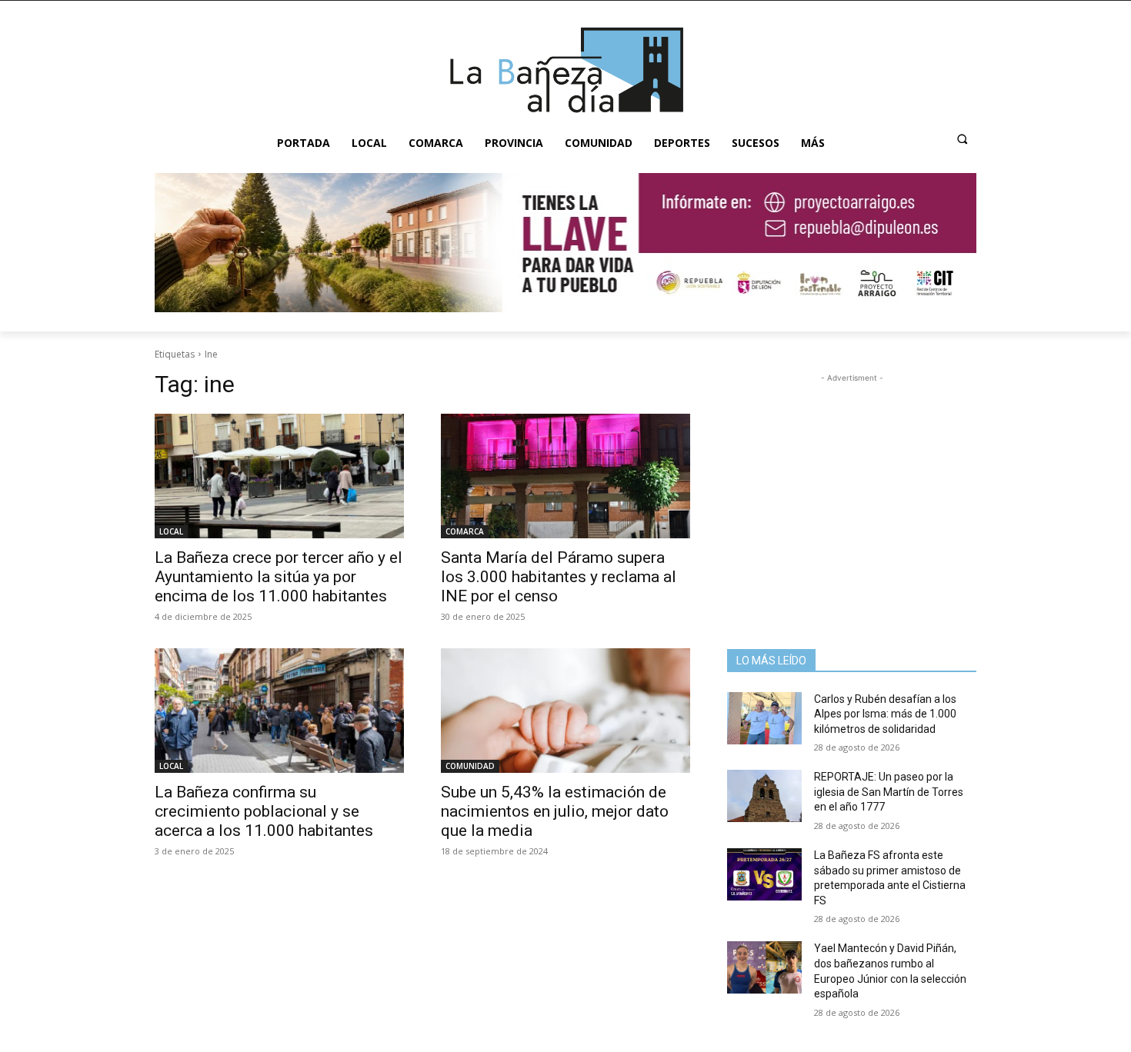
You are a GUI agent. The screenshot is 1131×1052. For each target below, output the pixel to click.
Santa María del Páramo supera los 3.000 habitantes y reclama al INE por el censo (558, 576)
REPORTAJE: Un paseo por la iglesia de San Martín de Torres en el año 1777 (888, 792)
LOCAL (171, 531)
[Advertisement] (851, 482)
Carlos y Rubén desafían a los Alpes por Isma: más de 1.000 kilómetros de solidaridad (885, 714)
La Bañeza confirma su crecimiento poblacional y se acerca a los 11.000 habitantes (264, 811)
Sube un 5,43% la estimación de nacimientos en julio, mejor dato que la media (555, 811)
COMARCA (464, 531)
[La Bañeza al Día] (565, 70)
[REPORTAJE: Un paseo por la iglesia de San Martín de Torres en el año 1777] (764, 796)
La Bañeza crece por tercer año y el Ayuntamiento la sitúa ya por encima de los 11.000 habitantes (278, 576)
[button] (962, 139)
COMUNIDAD (470, 766)
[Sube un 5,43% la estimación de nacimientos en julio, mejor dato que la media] (565, 710)
